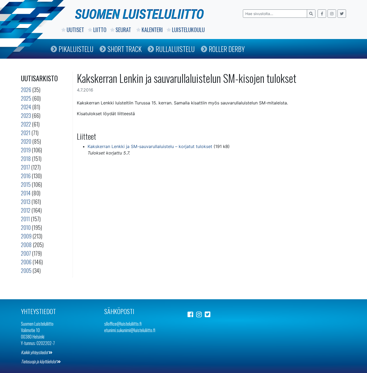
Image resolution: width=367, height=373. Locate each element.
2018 (26, 158)
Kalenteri (152, 30)
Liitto (99, 30)
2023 (26, 115)
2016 (26, 176)
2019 (26, 150)
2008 (26, 245)
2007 (26, 253)
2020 (26, 141)
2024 (26, 107)
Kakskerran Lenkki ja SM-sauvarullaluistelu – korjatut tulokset (150, 146)
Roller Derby (227, 49)
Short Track (124, 49)
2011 (25, 219)
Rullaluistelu (175, 49)
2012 (25, 210)
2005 (26, 270)
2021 (25, 133)
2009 (26, 236)
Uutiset (75, 30)
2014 (26, 193)
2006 (26, 262)
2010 (26, 227)
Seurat (124, 30)
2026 (26, 90)
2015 (26, 184)
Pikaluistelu (76, 49)
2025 (26, 98)
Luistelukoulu (188, 30)
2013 (25, 202)
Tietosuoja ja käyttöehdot (39, 361)
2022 (26, 124)
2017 (25, 167)
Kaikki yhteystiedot (35, 352)
